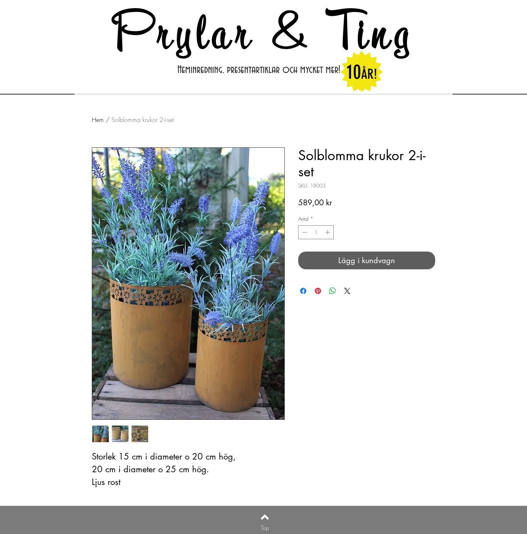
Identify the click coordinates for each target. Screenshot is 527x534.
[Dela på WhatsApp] (332, 291)
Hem (98, 119)
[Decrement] (304, 232)
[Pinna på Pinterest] (318, 291)
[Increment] (328, 232)
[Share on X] (347, 291)
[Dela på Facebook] (303, 291)
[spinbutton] (316, 232)
